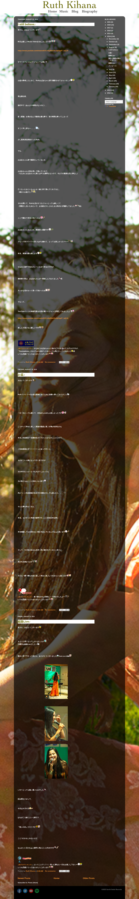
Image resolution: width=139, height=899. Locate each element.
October (112, 42)
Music (63, 11)
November (113, 39)
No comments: (50, 362)
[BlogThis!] (62, 362)
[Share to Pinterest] (68, 362)
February (112, 84)
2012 (109, 93)
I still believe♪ (27, 24)
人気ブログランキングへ (25, 348)
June (111, 72)
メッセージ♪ (112, 66)
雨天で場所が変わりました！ (114, 59)
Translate (112, 106)
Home (52, 11)
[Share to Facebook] (66, 362)
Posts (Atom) (33, 882)
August (112, 47)
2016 (109, 30)
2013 (109, 90)
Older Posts (89, 878)
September (113, 44)
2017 (109, 28)
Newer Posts (24, 878)
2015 (109, 33)
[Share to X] (64, 362)
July (111, 69)
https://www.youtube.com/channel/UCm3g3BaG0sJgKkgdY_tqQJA (43, 51)
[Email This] (60, 362)
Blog (75, 11)
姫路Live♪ (24, 621)
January (112, 86)
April (111, 78)
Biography (87, 11)
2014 (109, 36)
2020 (109, 25)
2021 (109, 22)
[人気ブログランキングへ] (26, 346)
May (110, 75)
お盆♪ (21, 374)
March (111, 81)
